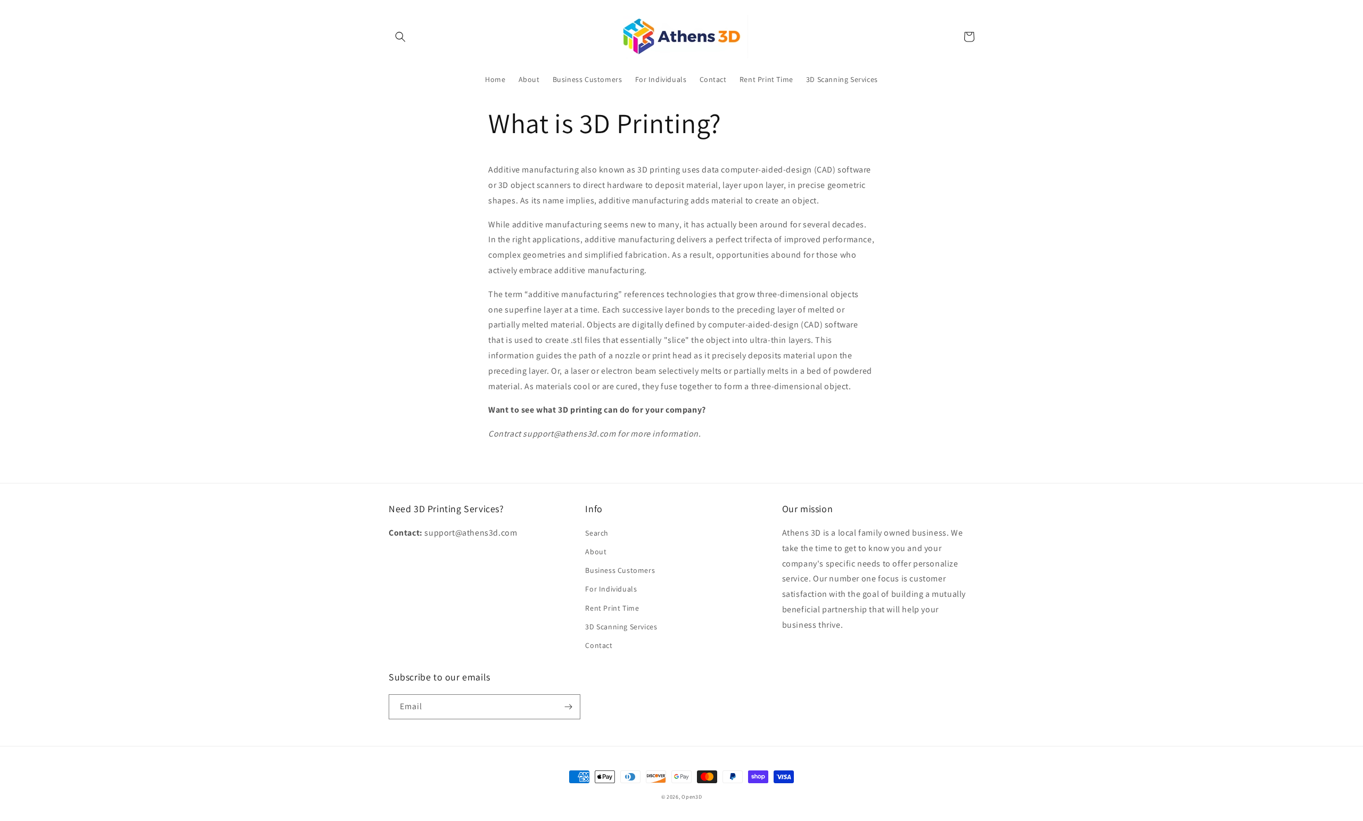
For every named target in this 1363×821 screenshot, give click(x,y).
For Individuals (611, 589)
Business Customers (620, 570)
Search (597, 533)
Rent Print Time (612, 608)
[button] (400, 36)
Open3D (692, 796)
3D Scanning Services (621, 626)
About (595, 551)
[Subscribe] (568, 706)
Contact (598, 645)
